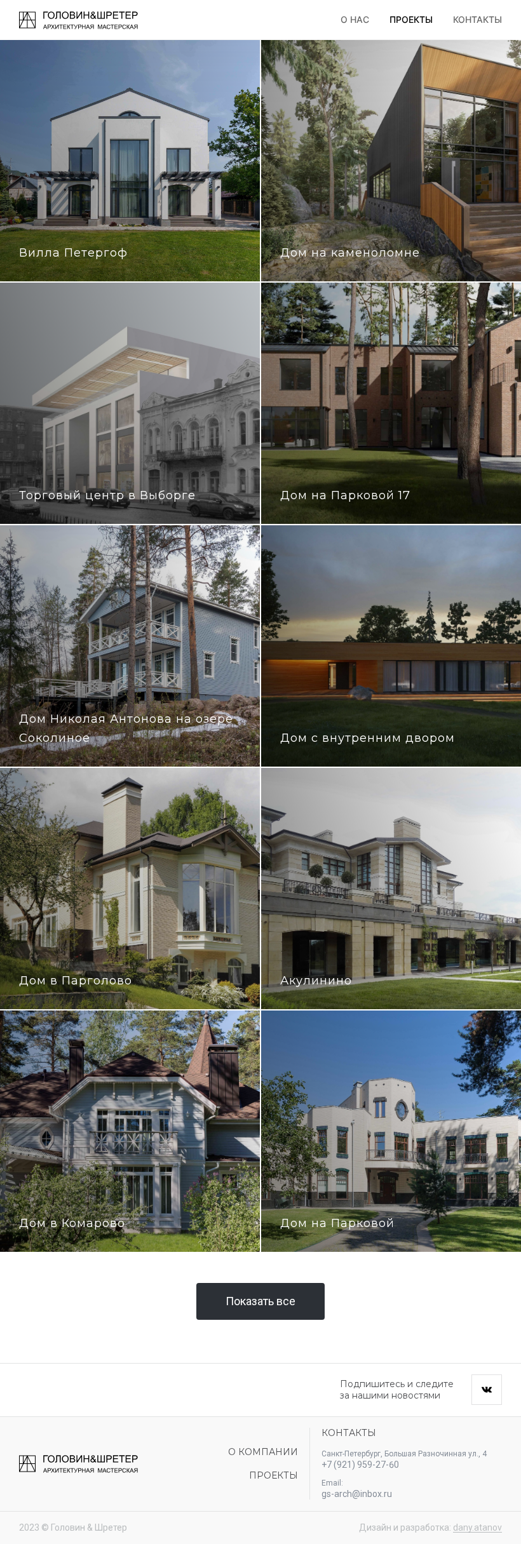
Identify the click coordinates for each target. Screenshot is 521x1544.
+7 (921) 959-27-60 (360, 1465)
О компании (263, 1452)
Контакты (477, 19)
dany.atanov (477, 1527)
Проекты (411, 19)
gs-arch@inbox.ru (356, 1494)
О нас (355, 19)
